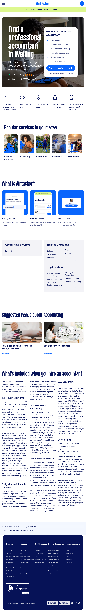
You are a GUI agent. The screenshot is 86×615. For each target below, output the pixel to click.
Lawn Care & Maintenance (55, 571)
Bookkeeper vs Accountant (58, 345)
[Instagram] (76, 603)
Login (36, 556)
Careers (22, 553)
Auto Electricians (53, 556)
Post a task (38, 550)
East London (69, 553)
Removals (57, 156)
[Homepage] (42, 4)
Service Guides (10, 565)
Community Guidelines (27, 559)
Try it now (54, 9)
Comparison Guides (11, 568)
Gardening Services (54, 568)
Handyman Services (54, 550)
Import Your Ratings (40, 559)
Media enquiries (25, 556)
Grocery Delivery (53, 562)
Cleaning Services (53, 553)
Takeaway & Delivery (54, 559)
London (68, 550)
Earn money (9, 553)
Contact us (23, 571)
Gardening (41, 156)
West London (69, 562)
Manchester (69, 559)
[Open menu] (4, 3)
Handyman (73, 156)
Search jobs (9, 559)
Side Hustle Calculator (12, 556)
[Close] (78, 9)
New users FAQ (10, 577)
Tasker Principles (25, 562)
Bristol (67, 556)
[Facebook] (72, 603)
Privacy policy (24, 574)
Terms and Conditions (26, 565)
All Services (51, 574)
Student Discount (11, 571)
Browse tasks (39, 553)
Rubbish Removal (8, 158)
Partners (8, 574)
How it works (9, 550)
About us (23, 550)
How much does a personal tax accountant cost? (17, 347)
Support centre (39, 562)
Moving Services (53, 565)
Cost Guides (9, 562)
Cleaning (25, 156)
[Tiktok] (79, 603)
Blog (21, 568)
